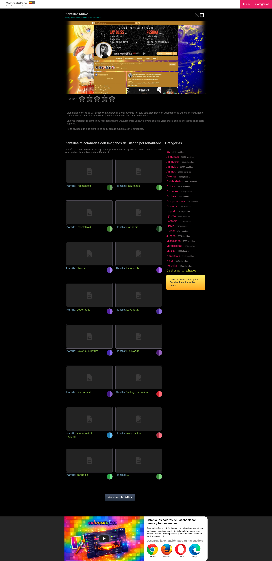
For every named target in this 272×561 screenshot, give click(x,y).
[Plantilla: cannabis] (89, 460)
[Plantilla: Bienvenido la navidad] (89, 419)
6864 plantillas (191, 182)
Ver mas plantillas (120, 497)
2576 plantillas (182, 226)
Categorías (262, 4)
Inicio (246, 4)
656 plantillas (182, 231)
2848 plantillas (182, 261)
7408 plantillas (186, 266)
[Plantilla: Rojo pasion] (138, 419)
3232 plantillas (185, 177)
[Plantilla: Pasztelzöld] (89, 171)
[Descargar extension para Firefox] (166, 549)
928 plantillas (190, 246)
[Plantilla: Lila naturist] (89, 378)
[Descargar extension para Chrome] (152, 549)
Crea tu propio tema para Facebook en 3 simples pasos (184, 282)
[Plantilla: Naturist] (89, 254)
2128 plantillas (185, 221)
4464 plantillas (184, 216)
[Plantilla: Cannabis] (138, 212)
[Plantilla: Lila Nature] (138, 336)
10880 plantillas (184, 172)
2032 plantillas (185, 211)
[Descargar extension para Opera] (180, 549)
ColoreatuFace (17, 4)
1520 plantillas (189, 241)
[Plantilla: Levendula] (138, 254)
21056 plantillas (186, 167)
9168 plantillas (188, 256)
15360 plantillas (187, 157)
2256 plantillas (188, 162)
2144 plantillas (185, 206)
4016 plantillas (178, 152)
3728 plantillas (186, 192)
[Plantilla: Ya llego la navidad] (138, 378)
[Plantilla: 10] (138, 460)
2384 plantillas (184, 236)
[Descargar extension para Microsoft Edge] (194, 549)
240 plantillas (192, 202)
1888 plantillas (184, 197)
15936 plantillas (183, 187)
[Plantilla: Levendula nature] (89, 336)
